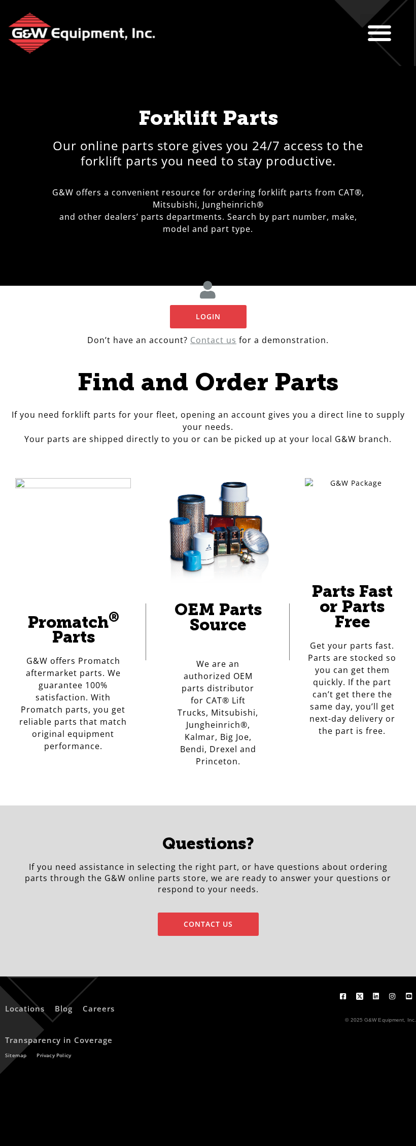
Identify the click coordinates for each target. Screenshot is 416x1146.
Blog (64, 1008)
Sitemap (15, 1055)
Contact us (213, 340)
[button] (379, 33)
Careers (99, 1008)
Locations (25, 1008)
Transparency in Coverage (59, 1040)
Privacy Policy (54, 1055)
